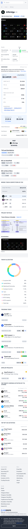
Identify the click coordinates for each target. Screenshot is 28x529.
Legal (18, 482)
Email (2, 488)
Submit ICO (4, 506)
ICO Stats (3, 476)
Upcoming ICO (5, 471)
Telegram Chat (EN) (6, 495)
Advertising (19, 478)
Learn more (19, 523)
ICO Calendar (20, 476)
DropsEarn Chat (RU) (6, 501)
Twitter (3, 490)
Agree (14, 525)
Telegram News (5, 492)
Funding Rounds (5, 480)
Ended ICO (3, 473)
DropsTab (19, 469)
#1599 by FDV (17, 108)
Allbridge (12, 7)
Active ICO (3, 469)
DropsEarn (19, 471)
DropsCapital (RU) (21, 473)
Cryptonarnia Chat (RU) (7, 499)
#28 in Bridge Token (8, 110)
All (1, 7)
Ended (6, 7)
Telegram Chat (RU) (6, 497)
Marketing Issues (5, 504)
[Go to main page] (1, 2)
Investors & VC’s (5, 478)
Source (18, 217)
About (18, 480)
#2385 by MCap (7, 108)
